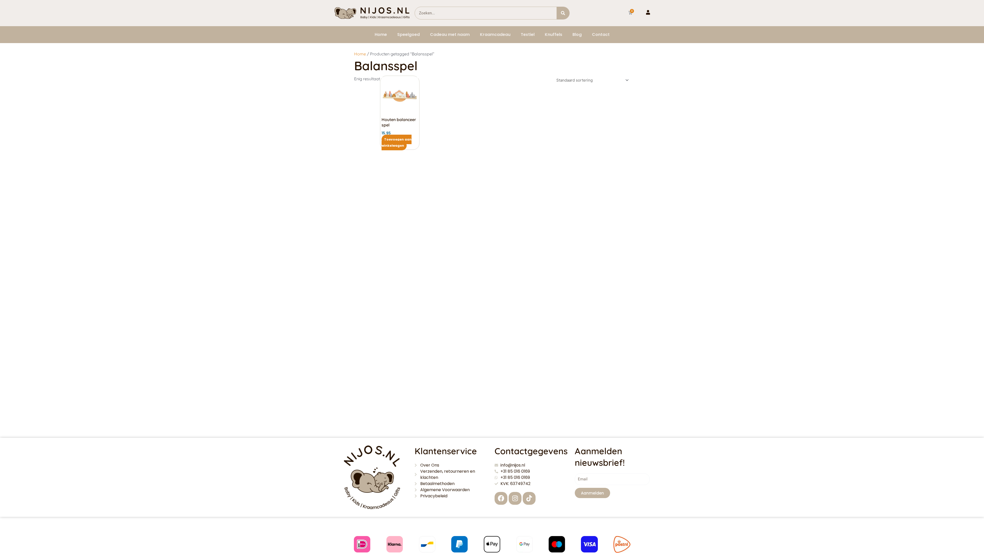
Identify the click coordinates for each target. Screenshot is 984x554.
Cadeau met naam (450, 34)
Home (381, 34)
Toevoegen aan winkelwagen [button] (397, 142)
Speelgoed (408, 34)
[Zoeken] (563, 13)
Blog (577, 34)
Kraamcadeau (495, 34)
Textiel (528, 34)
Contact (601, 34)
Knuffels (553, 34)
